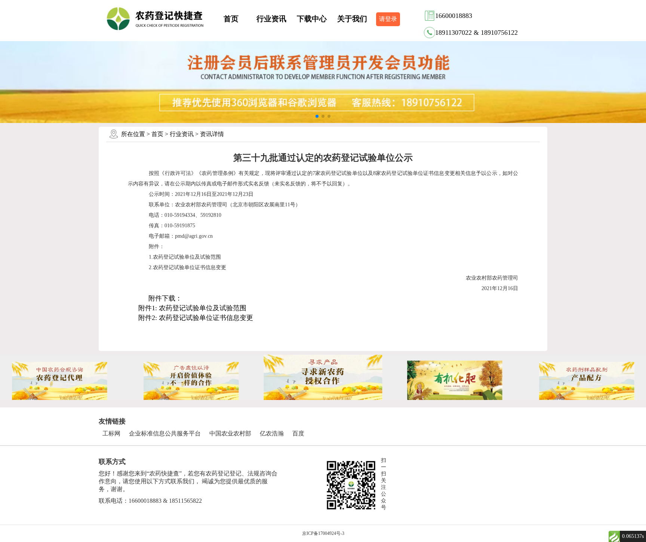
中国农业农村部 (230, 433)
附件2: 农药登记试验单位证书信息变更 (195, 317)
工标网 (111, 433)
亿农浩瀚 (272, 433)
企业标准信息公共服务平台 (165, 433)
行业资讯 (271, 19)
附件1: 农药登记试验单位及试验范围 (192, 308)
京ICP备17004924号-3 (323, 533)
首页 (231, 19)
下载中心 (312, 19)
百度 (298, 433)
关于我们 (352, 19)
